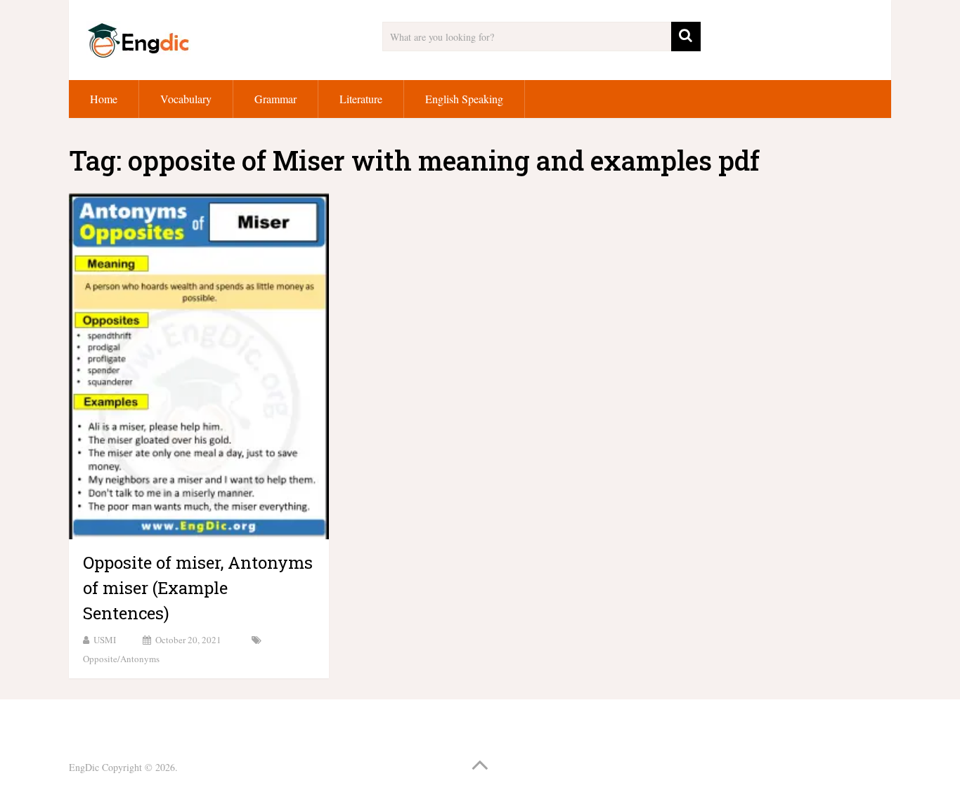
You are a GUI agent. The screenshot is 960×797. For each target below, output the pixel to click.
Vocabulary (186, 98)
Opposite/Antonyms (121, 658)
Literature (360, 98)
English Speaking (464, 98)
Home (103, 98)
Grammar (275, 98)
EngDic (84, 767)
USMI (104, 639)
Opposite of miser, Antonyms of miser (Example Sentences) (198, 587)
